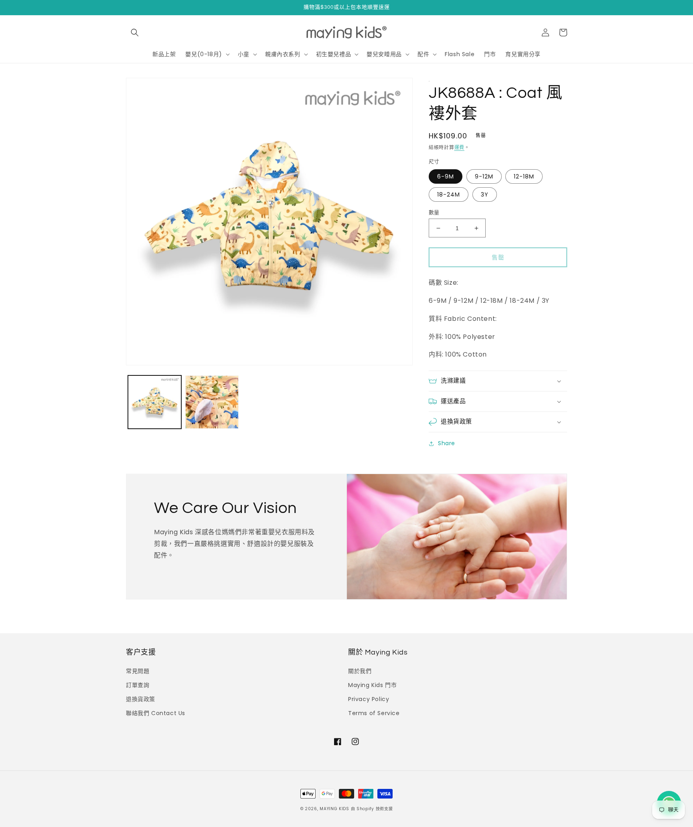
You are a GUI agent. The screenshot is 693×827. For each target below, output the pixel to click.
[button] (135, 32)
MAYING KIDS (334, 809)
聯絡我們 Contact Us (155, 713)
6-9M (445, 176)
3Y (484, 195)
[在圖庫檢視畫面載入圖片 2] (212, 402)
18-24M (448, 195)
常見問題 (137, 671)
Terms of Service (374, 713)
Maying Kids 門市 (372, 685)
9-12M (484, 176)
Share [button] (446, 443)
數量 (434, 212)
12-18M (524, 176)
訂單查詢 (137, 685)
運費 (459, 147)
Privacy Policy (368, 699)
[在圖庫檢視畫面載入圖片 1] (154, 402)
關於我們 (359, 671)
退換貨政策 (140, 699)
